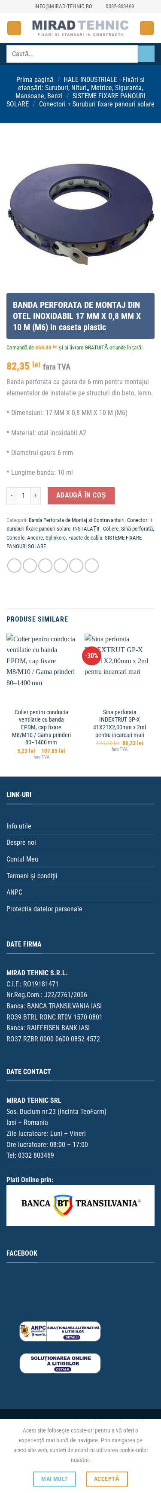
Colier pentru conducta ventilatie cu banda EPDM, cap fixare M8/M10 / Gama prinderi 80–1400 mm (41, 727)
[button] (14, 28)
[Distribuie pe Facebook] (30, 565)
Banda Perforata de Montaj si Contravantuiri (77, 520)
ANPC (14, 892)
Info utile (18, 826)
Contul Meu (22, 859)
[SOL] (60, 1363)
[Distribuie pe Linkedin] (92, 565)
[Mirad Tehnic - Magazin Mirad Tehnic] (80, 28)
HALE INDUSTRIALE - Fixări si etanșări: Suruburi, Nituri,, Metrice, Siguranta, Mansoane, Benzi (80, 88)
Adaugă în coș (81, 495)
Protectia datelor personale (44, 909)
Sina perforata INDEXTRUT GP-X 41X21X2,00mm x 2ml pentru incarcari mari (119, 723)
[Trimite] (146, 54)
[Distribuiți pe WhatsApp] (14, 565)
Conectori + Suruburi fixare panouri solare (97, 104)
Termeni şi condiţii (32, 876)
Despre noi (21, 842)
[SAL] (60, 1330)
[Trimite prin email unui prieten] (61, 565)
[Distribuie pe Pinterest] (76, 565)
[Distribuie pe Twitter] (45, 565)
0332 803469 (36, 1155)
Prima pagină (35, 80)
